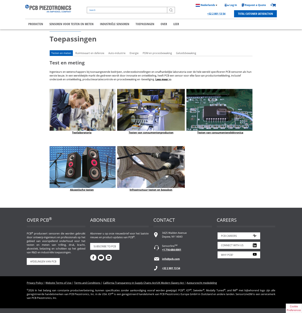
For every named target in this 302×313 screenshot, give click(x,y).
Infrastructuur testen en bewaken (151, 190)
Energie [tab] (134, 53)
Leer (176, 24)
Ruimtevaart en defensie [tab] (89, 53)
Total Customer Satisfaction (255, 14)
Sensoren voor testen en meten (71, 24)
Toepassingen (145, 24)
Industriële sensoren (114, 24)
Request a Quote (255, 5)
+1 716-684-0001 (171, 249)
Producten (35, 24)
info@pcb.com (171, 259)
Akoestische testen (82, 190)
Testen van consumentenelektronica (220, 132)
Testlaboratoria (82, 132)
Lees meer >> (163, 79)
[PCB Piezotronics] (48, 8)
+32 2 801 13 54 (216, 13)
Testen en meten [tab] (61, 53)
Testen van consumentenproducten (151, 132)
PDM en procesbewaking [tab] (157, 53)
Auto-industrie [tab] (117, 53)
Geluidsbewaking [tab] (186, 53)
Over (164, 24)
